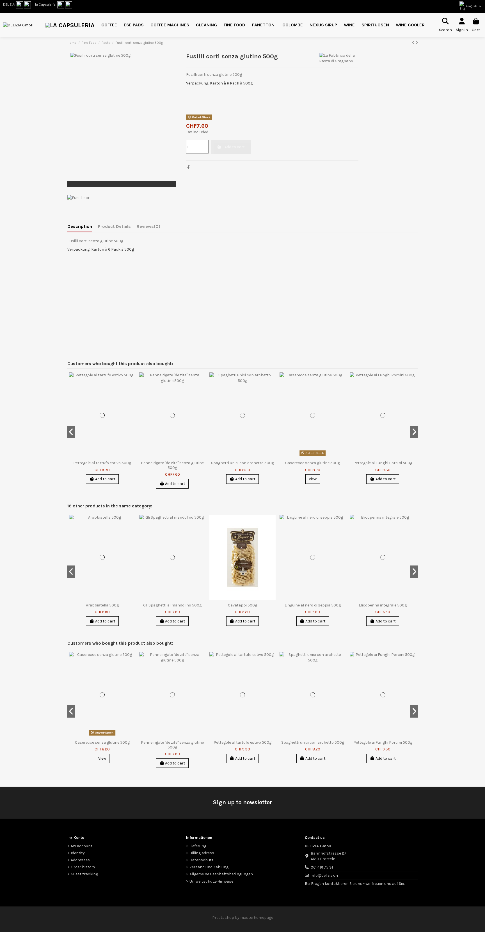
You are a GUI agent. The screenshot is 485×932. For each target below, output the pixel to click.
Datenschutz (201, 860)
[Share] (188, 167)
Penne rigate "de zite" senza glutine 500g (172, 465)
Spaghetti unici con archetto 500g (242, 463)
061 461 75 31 (322, 867)
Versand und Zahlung (208, 867)
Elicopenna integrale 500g (383, 605)
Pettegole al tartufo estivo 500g (102, 463)
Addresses (80, 860)
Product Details (114, 226)
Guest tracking (84, 874)
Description (79, 226)
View (313, 479)
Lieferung (197, 846)
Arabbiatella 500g (102, 605)
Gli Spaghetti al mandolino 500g (172, 605)
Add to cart (105, 479)
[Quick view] (132, 381)
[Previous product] (413, 42)
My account (81, 846)
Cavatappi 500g (242, 605)
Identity (78, 853)
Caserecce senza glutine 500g (312, 463)
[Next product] (416, 42)
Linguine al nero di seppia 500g (313, 605)
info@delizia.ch (324, 875)
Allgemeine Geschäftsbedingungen (221, 874)
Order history (83, 867)
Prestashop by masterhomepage (242, 917)
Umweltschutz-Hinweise (211, 881)
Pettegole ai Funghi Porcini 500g (382, 463)
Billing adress (201, 853)
